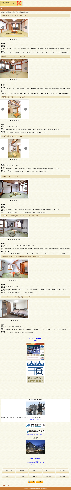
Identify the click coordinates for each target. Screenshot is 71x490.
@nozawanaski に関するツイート (35, 434)
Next (25, 27)
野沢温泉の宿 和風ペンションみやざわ (14, 3)
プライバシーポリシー (7, 485)
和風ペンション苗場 (35, 458)
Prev (2, 27)
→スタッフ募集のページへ (35, 419)
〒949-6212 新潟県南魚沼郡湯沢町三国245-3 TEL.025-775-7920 (35, 463)
